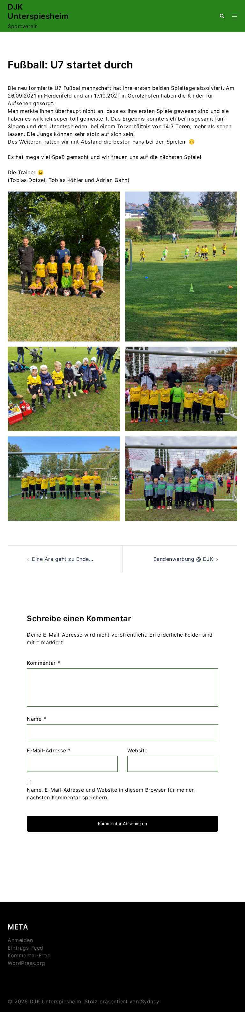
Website (137, 750)
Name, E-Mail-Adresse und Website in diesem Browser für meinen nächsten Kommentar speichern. (111, 794)
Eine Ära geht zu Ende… (62, 559)
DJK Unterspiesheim (38, 11)
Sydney (150, 1001)
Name (36, 719)
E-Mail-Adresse (49, 750)
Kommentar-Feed (29, 955)
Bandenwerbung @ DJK (183, 559)
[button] (221, 16)
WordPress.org (26, 963)
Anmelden (20, 940)
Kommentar (43, 663)
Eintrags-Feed (25, 948)
